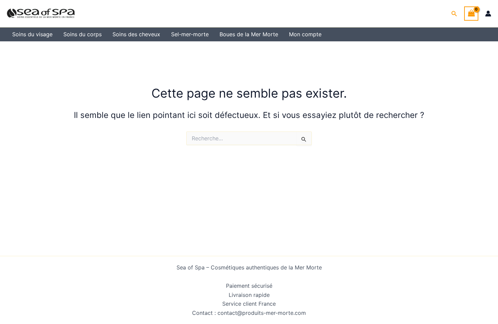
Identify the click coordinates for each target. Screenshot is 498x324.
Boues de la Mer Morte (249, 34)
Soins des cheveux (136, 34)
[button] (454, 13)
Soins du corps (82, 34)
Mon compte (305, 34)
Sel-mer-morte (190, 34)
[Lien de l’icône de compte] (488, 14)
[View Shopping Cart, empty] (471, 13)
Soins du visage (32, 34)
